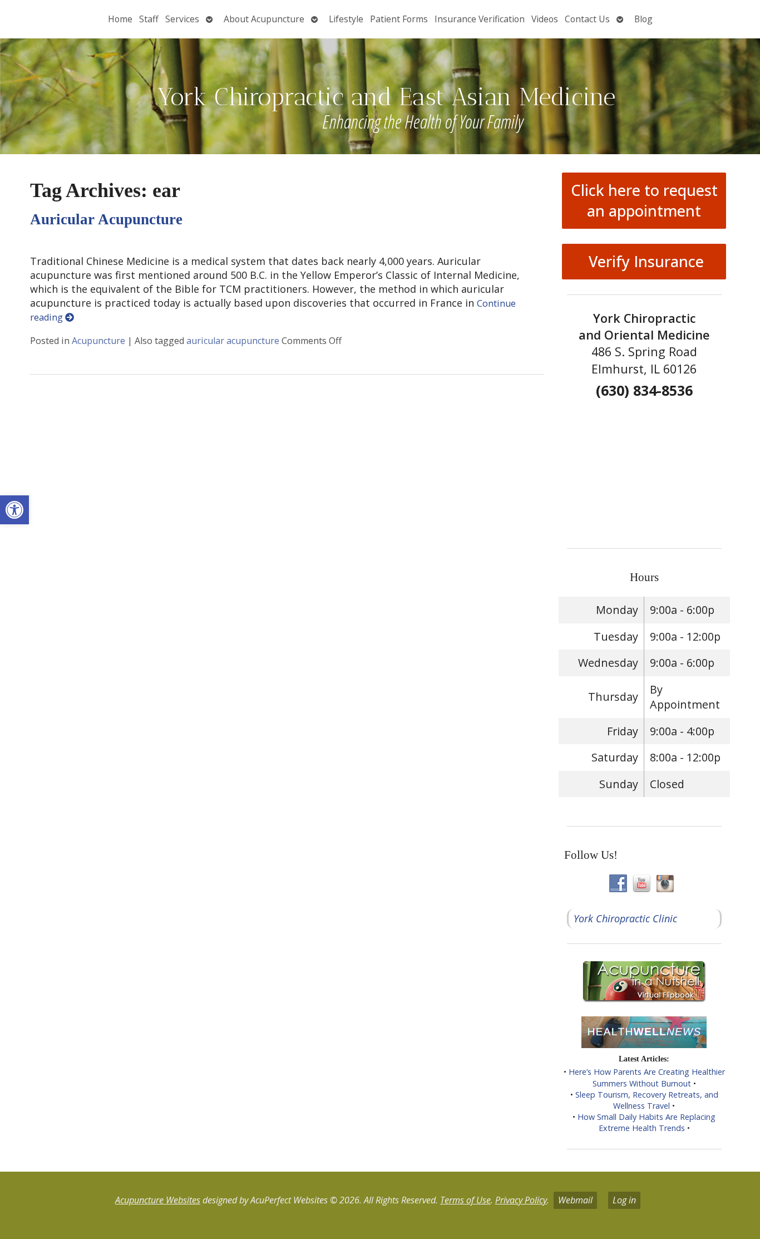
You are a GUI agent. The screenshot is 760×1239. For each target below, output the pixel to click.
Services (182, 19)
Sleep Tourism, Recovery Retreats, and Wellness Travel (646, 1100)
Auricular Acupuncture (106, 219)
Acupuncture (98, 341)
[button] (14, 509)
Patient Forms (399, 19)
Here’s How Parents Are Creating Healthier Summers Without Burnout (647, 1077)
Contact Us (587, 19)
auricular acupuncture (232, 341)
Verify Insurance (644, 261)
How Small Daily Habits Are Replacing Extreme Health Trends (646, 1122)
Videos (544, 19)
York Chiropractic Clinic (625, 918)
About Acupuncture (264, 19)
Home (120, 19)
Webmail (575, 1200)
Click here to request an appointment (644, 200)
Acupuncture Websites (157, 1200)
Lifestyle (346, 19)
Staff (149, 19)
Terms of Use (465, 1200)
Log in (624, 1200)
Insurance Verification (480, 19)
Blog (643, 19)
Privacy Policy (521, 1200)
